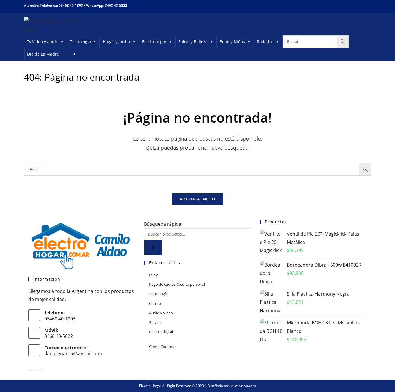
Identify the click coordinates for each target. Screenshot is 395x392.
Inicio (153, 275)
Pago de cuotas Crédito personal (177, 284)
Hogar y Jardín (116, 41)
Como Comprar (162, 346)
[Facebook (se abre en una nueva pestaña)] (348, 5)
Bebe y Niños (232, 41)
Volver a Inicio (197, 199)
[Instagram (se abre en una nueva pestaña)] (358, 5)
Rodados (265, 41)
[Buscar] (153, 247)
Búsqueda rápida (162, 224)
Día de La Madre (43, 54)
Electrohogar (154, 41)
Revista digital (161, 331)
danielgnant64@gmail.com (73, 353)
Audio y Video (161, 313)
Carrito (155, 303)
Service (155, 322)
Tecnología (80, 41)
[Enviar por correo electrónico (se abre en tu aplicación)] (367, 5)
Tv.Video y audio (42, 41)
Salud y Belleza (193, 41)
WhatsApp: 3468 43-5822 (106, 5)
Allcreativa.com (243, 385)
